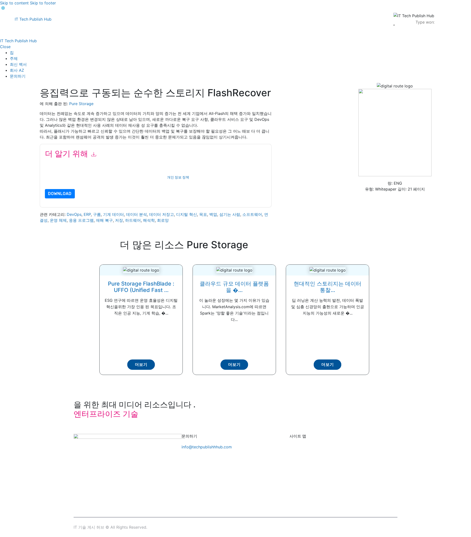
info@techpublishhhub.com (207, 446)
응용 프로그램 (81, 220)
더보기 (141, 364)
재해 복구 (104, 220)
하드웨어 (133, 220)
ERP (87, 214)
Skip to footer (43, 2)
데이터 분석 (136, 214)
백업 (213, 214)
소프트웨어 (252, 214)
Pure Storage (81, 103)
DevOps (74, 214)
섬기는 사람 (229, 214)
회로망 (163, 220)
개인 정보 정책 (178, 177)
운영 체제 (58, 220)
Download (60, 193)
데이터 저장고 (161, 214)
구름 (97, 214)
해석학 (149, 220)
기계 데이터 (113, 214)
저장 (119, 220)
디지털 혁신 (186, 214)
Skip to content (14, 2)
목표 (203, 214)
